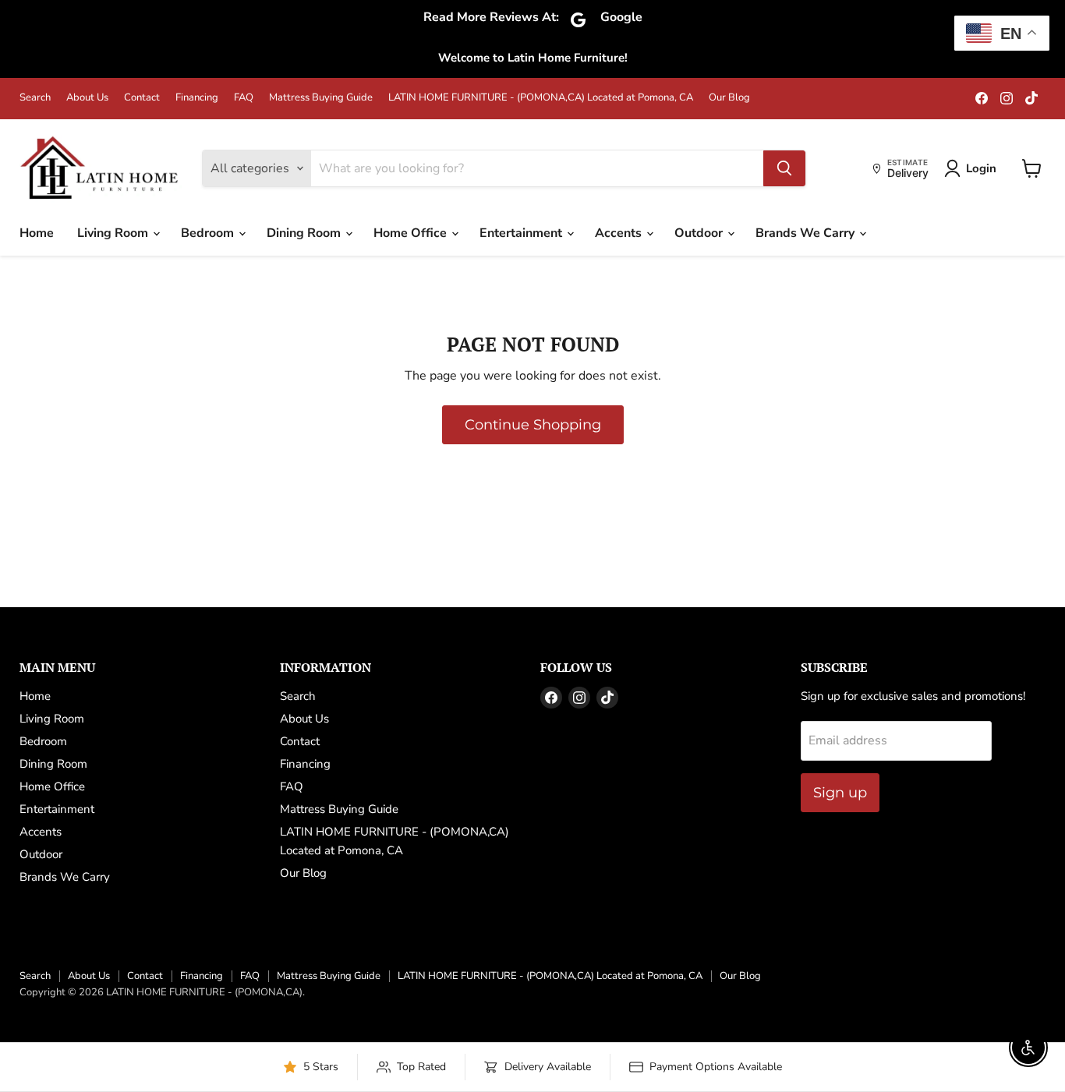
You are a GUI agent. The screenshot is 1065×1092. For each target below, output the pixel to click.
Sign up (840, 792)
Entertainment (522, 233)
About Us (87, 98)
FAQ (243, 98)
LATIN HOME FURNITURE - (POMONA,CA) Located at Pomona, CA (540, 98)
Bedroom (209, 233)
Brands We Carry (806, 233)
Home (36, 233)
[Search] (784, 168)
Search (35, 98)
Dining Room (305, 233)
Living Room (114, 233)
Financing (196, 98)
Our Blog (729, 98)
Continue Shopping (533, 424)
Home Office (411, 233)
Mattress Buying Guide (321, 98)
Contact (142, 98)
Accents (620, 233)
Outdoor (700, 233)
